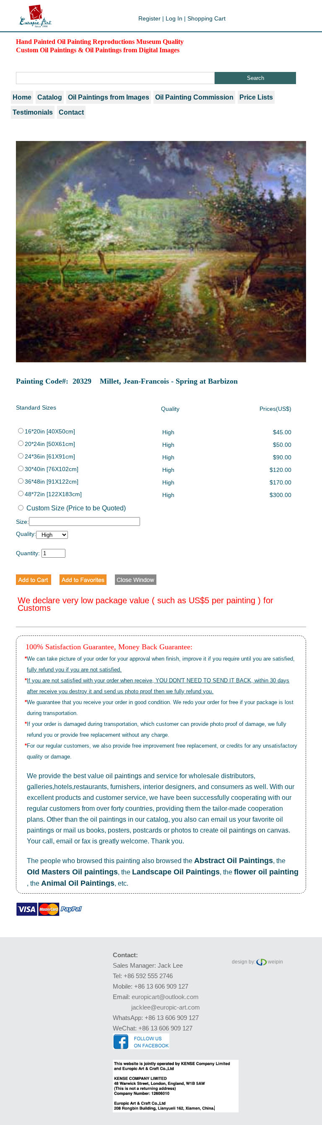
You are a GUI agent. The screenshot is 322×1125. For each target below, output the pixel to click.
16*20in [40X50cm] (50, 431)
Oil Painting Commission (194, 97)
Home (22, 97)
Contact (71, 112)
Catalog (49, 97)
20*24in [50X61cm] (50, 444)
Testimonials (33, 112)
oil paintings (124, 775)
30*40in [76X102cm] (51, 469)
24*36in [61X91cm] (50, 456)
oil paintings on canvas (254, 830)
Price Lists (256, 97)
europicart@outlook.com (165, 996)
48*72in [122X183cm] (53, 494)
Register (149, 18)
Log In (174, 18)
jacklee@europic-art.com (165, 1007)
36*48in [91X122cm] (51, 481)
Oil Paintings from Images (108, 97)
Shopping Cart (206, 18)
